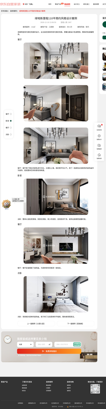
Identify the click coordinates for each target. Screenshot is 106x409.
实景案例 (48, 390)
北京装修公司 (55, 403)
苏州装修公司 (90, 403)
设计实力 (77, 4)
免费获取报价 (51, 351)
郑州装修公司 (101, 403)
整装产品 (58, 4)
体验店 (24, 390)
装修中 (69, 388)
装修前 (69, 385)
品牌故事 (24, 385)
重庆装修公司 (78, 403)
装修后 (69, 390)
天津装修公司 (66, 403)
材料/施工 (86, 4)
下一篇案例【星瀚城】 (75, 323)
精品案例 (67, 4)
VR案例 (48, 388)
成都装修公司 (32, 403)
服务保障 (96, 4)
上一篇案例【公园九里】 (36, 323)
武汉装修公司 (43, 403)
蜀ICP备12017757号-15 (76, 406)
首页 (49, 4)
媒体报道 (24, 388)
